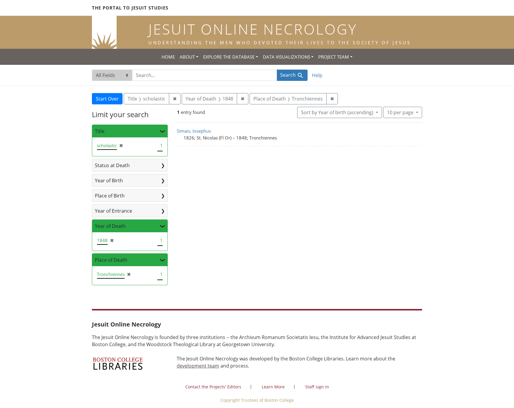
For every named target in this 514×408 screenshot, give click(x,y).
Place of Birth (110, 195)
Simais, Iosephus (194, 131)
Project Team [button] (333, 57)
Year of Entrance (113, 211)
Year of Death (110, 226)
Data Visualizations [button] (286, 57)
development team (198, 366)
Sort (337, 112)
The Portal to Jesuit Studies (130, 8)
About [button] (187, 57)
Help (317, 75)
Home (168, 57)
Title (99, 131)
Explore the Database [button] (229, 57)
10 (400, 112)
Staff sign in (317, 387)
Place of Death (111, 260)
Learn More (273, 387)
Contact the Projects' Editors (213, 387)
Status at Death (112, 165)
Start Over (107, 98)
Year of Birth (109, 180)
